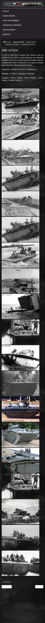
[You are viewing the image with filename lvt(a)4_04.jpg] (20, 126)
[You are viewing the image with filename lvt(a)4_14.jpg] (20, 229)
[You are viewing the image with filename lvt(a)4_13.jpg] (20, 203)
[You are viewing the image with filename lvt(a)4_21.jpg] (20, 332)
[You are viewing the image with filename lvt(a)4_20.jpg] (20, 306)
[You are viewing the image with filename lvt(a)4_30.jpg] (20, 409)
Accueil (6, 11)
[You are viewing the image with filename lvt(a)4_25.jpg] (20, 383)
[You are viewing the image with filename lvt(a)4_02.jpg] (20, 101)
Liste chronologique (11, 20)
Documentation (9, 30)
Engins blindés (9, 16)
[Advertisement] (17, 606)
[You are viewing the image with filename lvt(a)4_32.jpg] (20, 460)
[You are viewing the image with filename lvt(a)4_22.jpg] (20, 357)
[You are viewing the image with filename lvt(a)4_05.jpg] (20, 152)
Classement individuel (12, 25)
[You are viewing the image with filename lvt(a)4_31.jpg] (20, 434)
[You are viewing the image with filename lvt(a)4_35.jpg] (20, 537)
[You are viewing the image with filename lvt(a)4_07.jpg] (20, 178)
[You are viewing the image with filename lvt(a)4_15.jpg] (20, 255)
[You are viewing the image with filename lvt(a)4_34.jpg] (20, 511)
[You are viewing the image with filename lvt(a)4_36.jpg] (20, 563)
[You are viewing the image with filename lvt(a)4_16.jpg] (20, 280)
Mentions (6, 34)
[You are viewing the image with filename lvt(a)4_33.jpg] (20, 486)
